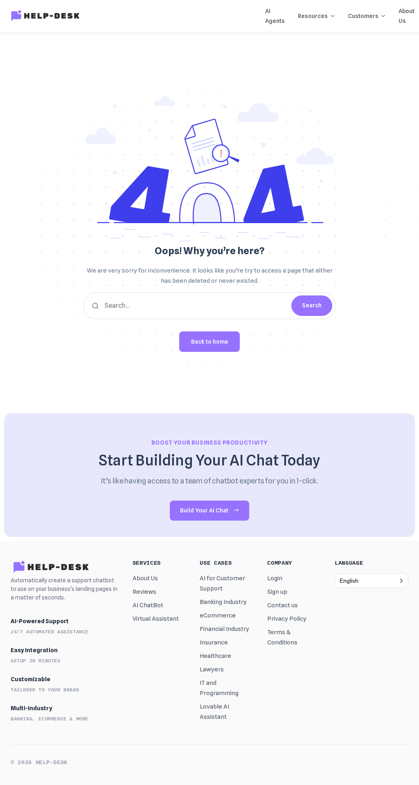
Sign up (277, 591)
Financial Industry (224, 629)
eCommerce (218, 615)
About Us (145, 578)
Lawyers (212, 669)
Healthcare (215, 656)
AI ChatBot (148, 605)
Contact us (282, 605)
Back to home (209, 341)
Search (312, 305)
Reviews (144, 591)
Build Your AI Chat (204, 510)
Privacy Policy (286, 618)
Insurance (214, 642)
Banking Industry (223, 602)
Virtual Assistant (156, 618)
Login (274, 578)
